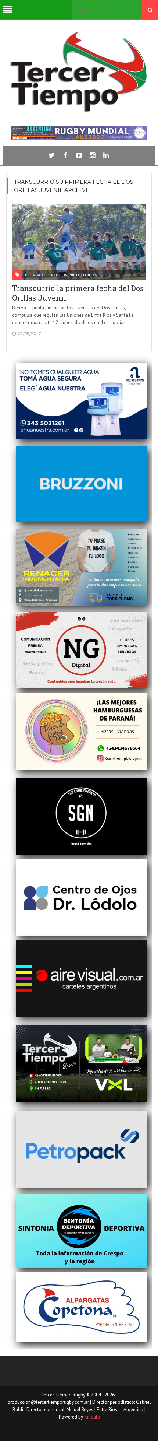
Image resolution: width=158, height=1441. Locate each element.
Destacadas (35, 275)
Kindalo (92, 1417)
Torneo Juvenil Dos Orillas (72, 275)
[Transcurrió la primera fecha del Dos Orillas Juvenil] (79, 242)
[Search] (150, 10)
